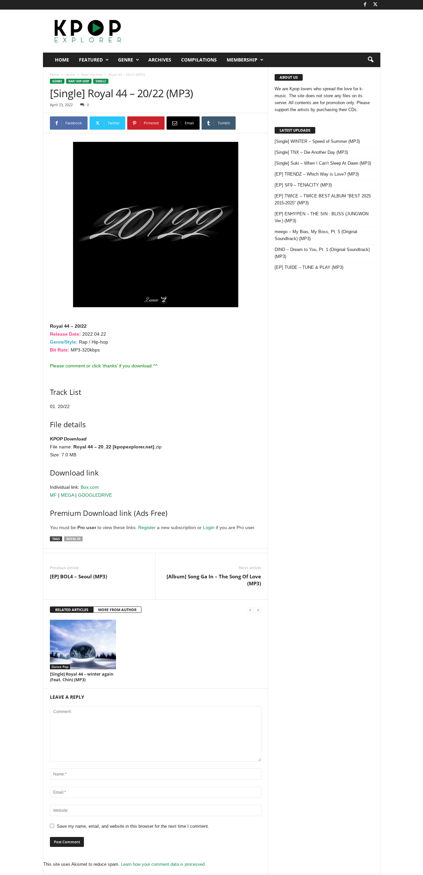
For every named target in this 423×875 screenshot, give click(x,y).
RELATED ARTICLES (71, 609)
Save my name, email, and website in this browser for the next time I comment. (133, 826)
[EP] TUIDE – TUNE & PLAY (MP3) (309, 267)
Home (62, 60)
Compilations (199, 60)
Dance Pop (60, 666)
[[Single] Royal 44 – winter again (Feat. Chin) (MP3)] (83, 644)
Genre (125, 60)
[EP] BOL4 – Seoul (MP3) (78, 576)
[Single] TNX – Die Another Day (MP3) (311, 152)
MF (53, 495)
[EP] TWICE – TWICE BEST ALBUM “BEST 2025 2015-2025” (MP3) (323, 199)
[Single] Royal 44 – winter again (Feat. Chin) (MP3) (81, 677)
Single (101, 81)
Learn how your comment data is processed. (163, 864)
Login (208, 527)
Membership (242, 60)
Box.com (90, 487)
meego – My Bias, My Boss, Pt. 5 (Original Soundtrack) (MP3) (316, 235)
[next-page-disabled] (258, 609)
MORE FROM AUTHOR (117, 609)
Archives (159, 60)
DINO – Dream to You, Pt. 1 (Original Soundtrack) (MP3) (322, 253)
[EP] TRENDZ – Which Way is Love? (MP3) (317, 174)
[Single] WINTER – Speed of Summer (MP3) (317, 141)
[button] (370, 60)
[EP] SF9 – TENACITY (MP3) (303, 185)
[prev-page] (250, 609)
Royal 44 (73, 539)
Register (147, 527)
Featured (91, 60)
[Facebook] (365, 5)
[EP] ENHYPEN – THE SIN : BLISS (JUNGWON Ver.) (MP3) (321, 217)
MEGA (67, 495)
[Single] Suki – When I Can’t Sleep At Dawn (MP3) (323, 163)
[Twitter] (375, 5)
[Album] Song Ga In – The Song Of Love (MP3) (214, 580)
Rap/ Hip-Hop (91, 74)
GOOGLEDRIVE (95, 495)
